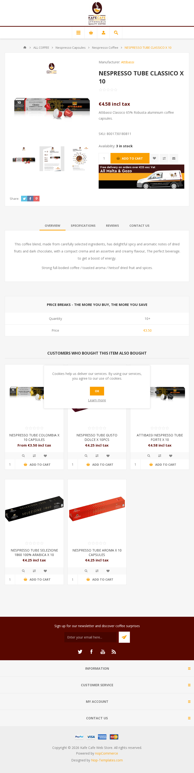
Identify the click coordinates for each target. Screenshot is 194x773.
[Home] (24, 47)
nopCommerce (106, 753)
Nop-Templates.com (107, 760)
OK (97, 391)
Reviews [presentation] (112, 225)
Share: (14, 198)
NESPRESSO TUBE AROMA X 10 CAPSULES (97, 552)
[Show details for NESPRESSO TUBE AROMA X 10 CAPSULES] (97, 508)
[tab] (53, 225)
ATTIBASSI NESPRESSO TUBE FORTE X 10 (160, 437)
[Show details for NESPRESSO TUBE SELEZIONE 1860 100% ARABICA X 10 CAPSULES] (34, 508)
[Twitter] (80, 652)
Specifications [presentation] (83, 225)
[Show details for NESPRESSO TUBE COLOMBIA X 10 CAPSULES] (34, 394)
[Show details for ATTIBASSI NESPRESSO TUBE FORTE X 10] (159, 394)
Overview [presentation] (52, 225)
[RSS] (114, 652)
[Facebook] (91, 652)
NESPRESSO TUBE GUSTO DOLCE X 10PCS (96, 437)
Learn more (97, 400)
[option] (24, 159)
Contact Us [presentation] (139, 225)
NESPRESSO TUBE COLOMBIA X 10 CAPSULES (34, 437)
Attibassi (127, 62)
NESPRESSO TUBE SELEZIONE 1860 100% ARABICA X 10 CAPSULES (34, 554)
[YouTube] (102, 652)
